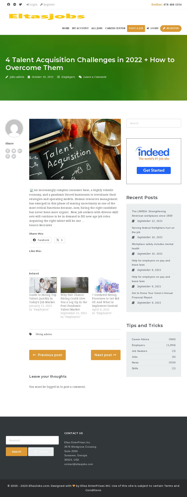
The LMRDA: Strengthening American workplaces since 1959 (152, 213)
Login (33, 4)
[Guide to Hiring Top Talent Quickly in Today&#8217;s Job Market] (43, 285)
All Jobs (97, 28)
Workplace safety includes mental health (152, 246)
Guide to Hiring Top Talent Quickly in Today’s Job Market (42, 298)
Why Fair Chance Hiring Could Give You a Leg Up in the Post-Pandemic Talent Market (74, 302)
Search (16, 451)
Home (66, 28)
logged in (53, 386)
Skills (135, 368)
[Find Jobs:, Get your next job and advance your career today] (47, 15)
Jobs (135, 356)
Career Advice (140, 339)
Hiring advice (44, 334)
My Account (80, 28)
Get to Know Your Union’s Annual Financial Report (152, 295)
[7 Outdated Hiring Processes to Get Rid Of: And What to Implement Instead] (106, 285)
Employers (68, 76)
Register (49, 4)
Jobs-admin (17, 76)
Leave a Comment (94, 76)
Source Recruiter (40, 225)
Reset (43, 451)
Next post (103, 355)
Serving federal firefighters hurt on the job (153, 230)
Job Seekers (139, 350)
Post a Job (136, 28)
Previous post (50, 355)
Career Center (115, 28)
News (135, 362)
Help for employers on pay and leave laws (151, 262)
